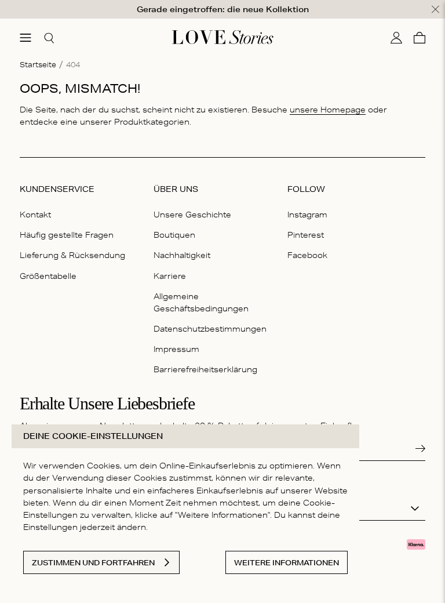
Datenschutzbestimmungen (210, 329)
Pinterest (305, 235)
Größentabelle (48, 276)
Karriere (170, 276)
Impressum (176, 349)
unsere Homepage (328, 109)
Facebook (307, 255)
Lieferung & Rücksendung (72, 255)
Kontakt (35, 214)
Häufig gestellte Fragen (67, 235)
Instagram (307, 214)
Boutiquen (174, 235)
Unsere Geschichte (192, 214)
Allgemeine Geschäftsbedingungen (201, 302)
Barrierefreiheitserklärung (205, 369)
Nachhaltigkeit (182, 255)
